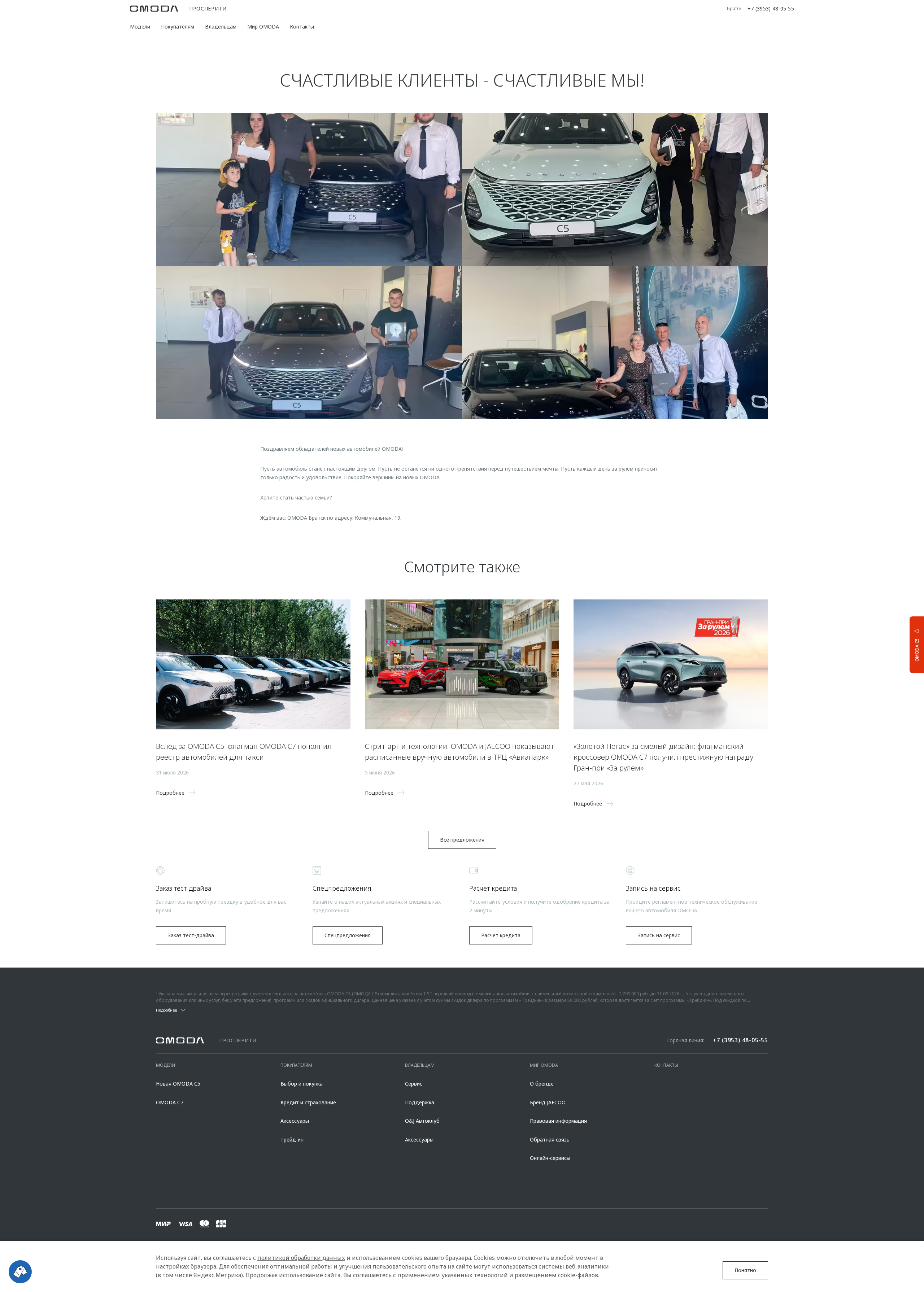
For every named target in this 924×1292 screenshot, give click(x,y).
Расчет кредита (500, 935)
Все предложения (462, 839)
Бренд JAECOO (548, 1102)
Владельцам (220, 26)
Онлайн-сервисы (550, 1157)
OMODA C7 (169, 1102)
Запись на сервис (659, 935)
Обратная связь (550, 1139)
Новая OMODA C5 (178, 1083)
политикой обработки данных (301, 1258)
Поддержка (419, 1102)
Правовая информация (558, 1120)
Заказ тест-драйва (191, 935)
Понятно (745, 1270)
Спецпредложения (347, 935)
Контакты (302, 26)
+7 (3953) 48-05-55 (771, 8)
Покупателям (177, 26)
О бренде (542, 1083)
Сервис (413, 1083)
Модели (140, 26)
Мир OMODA (263, 26)
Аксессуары (294, 1120)
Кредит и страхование (308, 1102)
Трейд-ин (292, 1139)
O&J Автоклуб (422, 1120)
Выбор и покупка (301, 1083)
